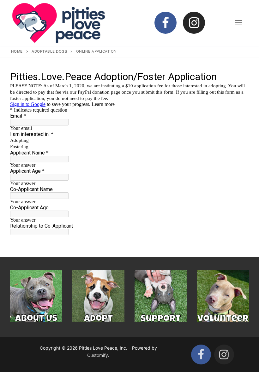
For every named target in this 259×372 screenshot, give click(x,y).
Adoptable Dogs (49, 51)
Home (17, 51)
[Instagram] (194, 23)
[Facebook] (165, 23)
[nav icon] (239, 22)
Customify (97, 355)
